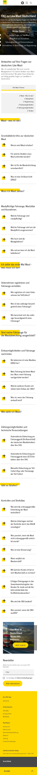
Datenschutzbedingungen (24, 677)
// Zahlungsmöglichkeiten (25, 107)
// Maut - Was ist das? (26, 95)
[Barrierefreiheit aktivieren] (22, 2)
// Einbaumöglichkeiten (26, 104)
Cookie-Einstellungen (9, 741)
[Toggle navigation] (27, 3)
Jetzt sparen (20, 645)
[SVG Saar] (5, 2)
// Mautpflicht (28, 98)
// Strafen (30, 110)
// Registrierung (28, 101)
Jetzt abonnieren (13, 683)
